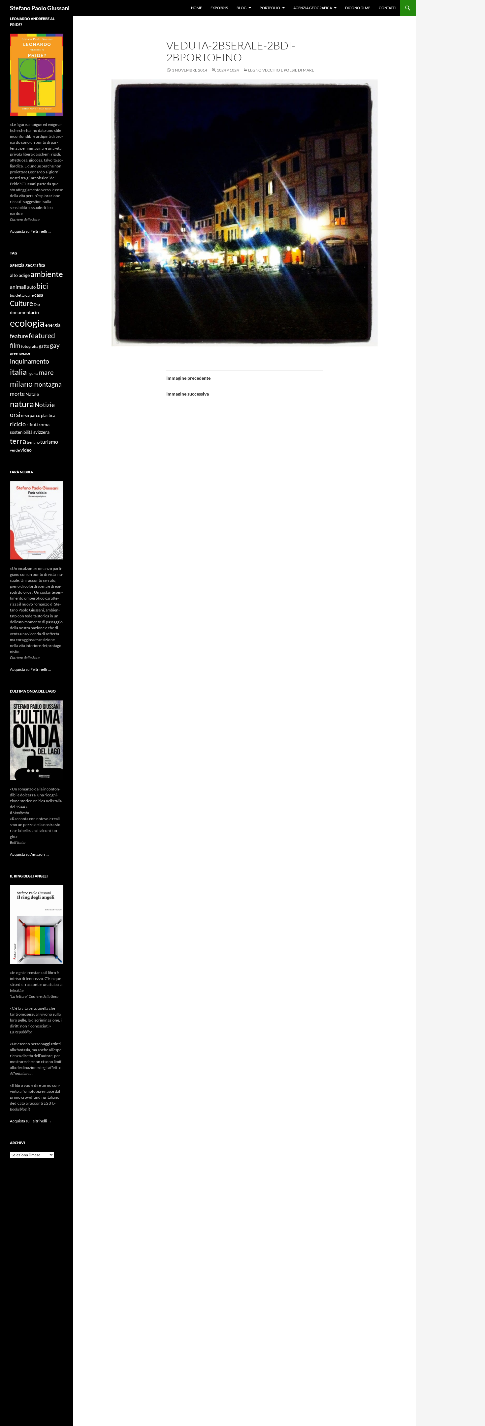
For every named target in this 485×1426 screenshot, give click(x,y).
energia (52, 325)
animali (18, 286)
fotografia (29, 346)
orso (25, 415)
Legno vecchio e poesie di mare (281, 70)
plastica (48, 415)
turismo (49, 441)
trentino (33, 442)
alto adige (20, 275)
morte (17, 393)
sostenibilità (21, 432)
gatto (44, 346)
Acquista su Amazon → (29, 854)
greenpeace (20, 353)
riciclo (18, 424)
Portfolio (270, 8)
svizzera (41, 432)
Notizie (45, 404)
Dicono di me (357, 8)
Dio (37, 304)
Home (196, 8)
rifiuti (32, 424)
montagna (47, 384)
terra (18, 440)
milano (21, 383)
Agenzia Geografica (312, 8)
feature (19, 336)
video (26, 450)
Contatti (387, 8)
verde (15, 450)
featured (42, 335)
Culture (21, 303)
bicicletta (17, 295)
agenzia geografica (27, 265)
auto (31, 287)
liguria (32, 373)
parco (35, 415)
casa (38, 295)
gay (55, 345)
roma (44, 424)
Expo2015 (219, 8)
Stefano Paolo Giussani (40, 8)
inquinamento (29, 361)
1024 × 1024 (228, 70)
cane (29, 295)
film (15, 345)
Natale (32, 394)
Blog (241, 8)
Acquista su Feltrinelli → (30, 231)
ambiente (46, 274)
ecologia (27, 323)
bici (42, 285)
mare (46, 372)
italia (18, 371)
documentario (24, 312)
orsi (15, 414)
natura (22, 404)
